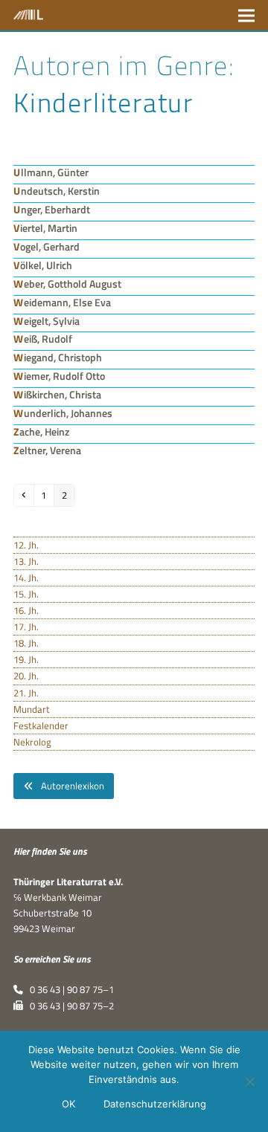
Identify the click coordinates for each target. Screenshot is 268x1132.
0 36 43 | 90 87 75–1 (68, 989)
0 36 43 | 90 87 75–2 (68, 1005)
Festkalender (40, 725)
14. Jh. (26, 577)
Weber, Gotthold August (67, 283)
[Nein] (249, 1081)
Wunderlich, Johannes (62, 413)
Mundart (31, 709)
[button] (246, 15)
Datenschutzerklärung (154, 1104)
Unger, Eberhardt (51, 209)
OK (68, 1104)
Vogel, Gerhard (46, 246)
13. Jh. (26, 561)
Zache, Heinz (41, 431)
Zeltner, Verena (47, 450)
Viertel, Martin (45, 228)
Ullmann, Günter (51, 172)
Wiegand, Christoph (57, 357)
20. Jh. (26, 675)
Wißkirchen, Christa (57, 394)
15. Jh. (26, 593)
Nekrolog (32, 741)
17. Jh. (26, 626)
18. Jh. (26, 642)
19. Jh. (26, 659)
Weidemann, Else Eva (62, 302)
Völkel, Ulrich (42, 265)
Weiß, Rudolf (42, 338)
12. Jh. (26, 544)
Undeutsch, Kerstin (56, 190)
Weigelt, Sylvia (46, 321)
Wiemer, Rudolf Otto (59, 376)
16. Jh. (26, 610)
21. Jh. (26, 692)
